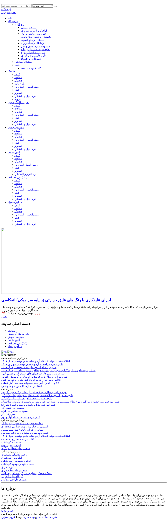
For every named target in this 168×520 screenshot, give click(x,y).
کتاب (17, 65)
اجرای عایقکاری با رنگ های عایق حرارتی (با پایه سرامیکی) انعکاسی (56, 300)
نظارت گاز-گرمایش (18, 102)
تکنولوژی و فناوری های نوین (36, 36)
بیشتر (4, 316)
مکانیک (11, 71)
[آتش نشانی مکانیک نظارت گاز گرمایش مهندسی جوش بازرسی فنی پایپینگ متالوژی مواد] (43, 5)
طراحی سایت (49, 517)
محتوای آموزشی (23, 61)
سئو (38, 517)
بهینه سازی (29, 517)
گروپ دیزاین (8, 517)
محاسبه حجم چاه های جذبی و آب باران (22, 423)
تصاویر (18, 93)
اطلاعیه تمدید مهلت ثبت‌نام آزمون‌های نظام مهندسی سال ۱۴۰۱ (35, 436)
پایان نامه (19, 83)
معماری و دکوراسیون (32, 40)
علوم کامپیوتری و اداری (33, 55)
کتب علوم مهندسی (31, 68)
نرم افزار (19, 24)
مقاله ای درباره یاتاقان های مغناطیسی (22, 429)
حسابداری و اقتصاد (31, 58)
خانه (10, 18)
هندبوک (18, 80)
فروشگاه (6, 9)
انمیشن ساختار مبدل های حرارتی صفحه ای (24, 426)
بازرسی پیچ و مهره (11, 445)
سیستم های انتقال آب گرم (15, 448)
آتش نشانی (14, 152)
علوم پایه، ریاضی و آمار (33, 33)
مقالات (18, 77)
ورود (3, 12)
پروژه (17, 99)
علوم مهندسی (28, 27)
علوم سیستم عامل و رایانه (35, 49)
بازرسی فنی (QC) (17, 177)
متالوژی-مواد (15, 202)
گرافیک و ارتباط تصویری (34, 30)
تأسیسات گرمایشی (11, 442)
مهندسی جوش (16, 127)
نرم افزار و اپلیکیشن (25, 174)
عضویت (11, 12)
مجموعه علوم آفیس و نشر (35, 46)
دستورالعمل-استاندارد (26, 164)
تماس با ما (7, 510)
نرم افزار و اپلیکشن (25, 96)
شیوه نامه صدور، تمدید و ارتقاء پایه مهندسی (24, 432)
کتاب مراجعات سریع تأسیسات (17, 439)
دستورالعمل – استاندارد (27, 86)
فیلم (16, 89)
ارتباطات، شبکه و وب (32, 43)
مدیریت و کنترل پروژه (33, 52)
